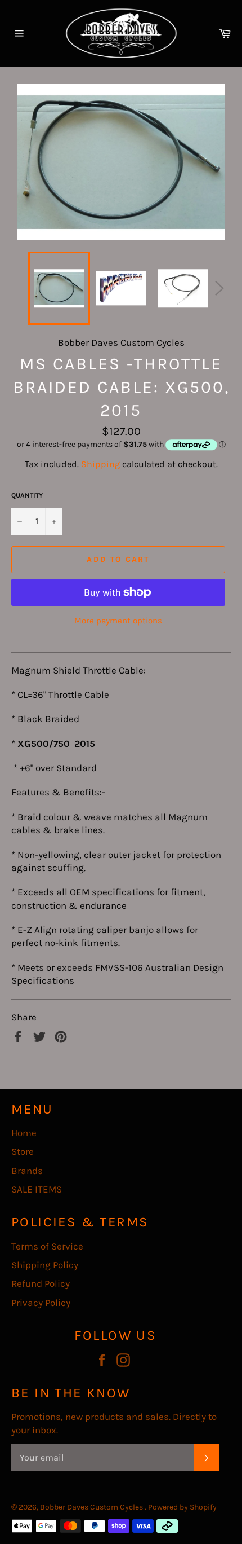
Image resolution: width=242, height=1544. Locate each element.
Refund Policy (40, 1283)
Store (22, 1151)
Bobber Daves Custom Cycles (92, 1507)
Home (24, 1132)
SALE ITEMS (36, 1189)
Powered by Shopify (182, 1507)
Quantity (27, 495)
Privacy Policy (40, 1302)
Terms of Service (47, 1246)
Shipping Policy (44, 1264)
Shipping (100, 464)
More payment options (118, 620)
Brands (27, 1170)
